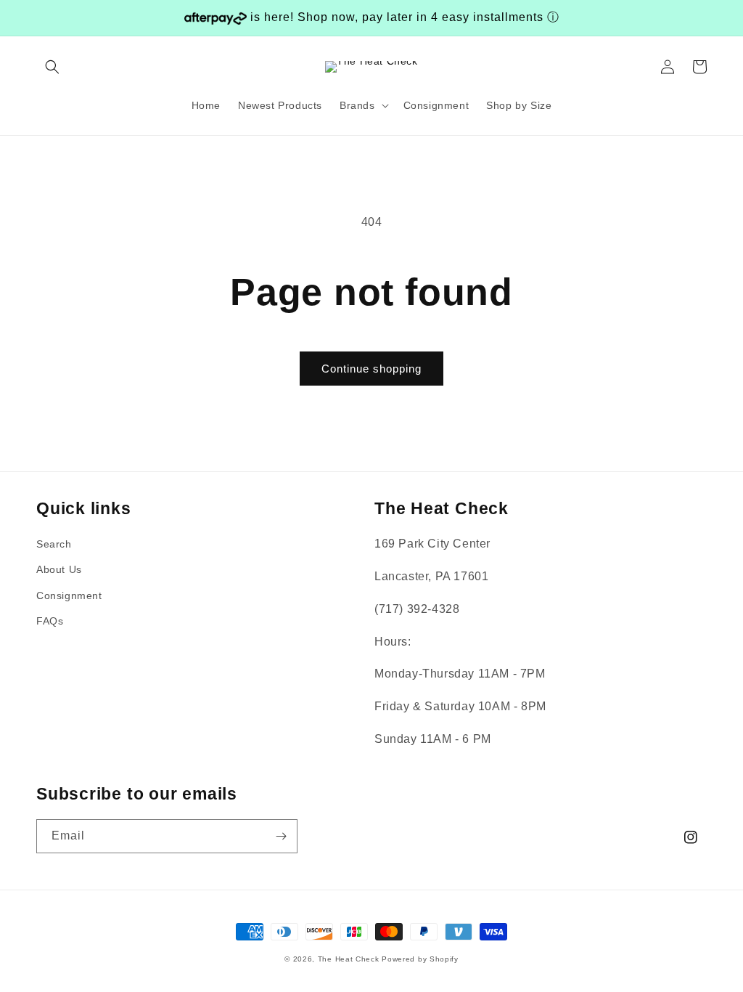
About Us (59, 569)
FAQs (49, 621)
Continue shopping (371, 368)
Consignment (69, 595)
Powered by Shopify (420, 959)
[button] (52, 67)
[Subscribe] (281, 836)
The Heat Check (348, 959)
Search (54, 544)
